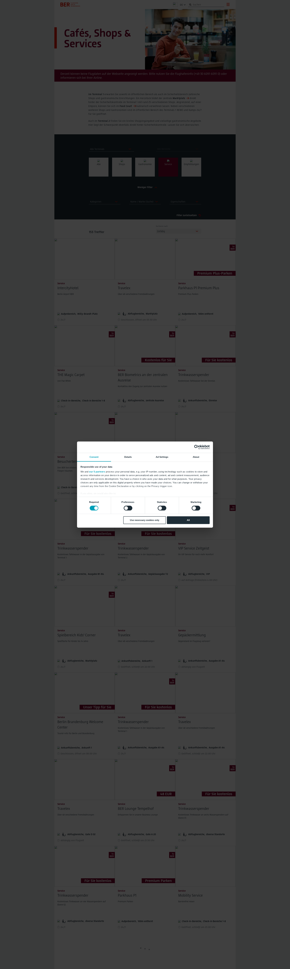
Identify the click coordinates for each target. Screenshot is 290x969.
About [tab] (196, 457)
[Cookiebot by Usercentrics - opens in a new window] (196, 447)
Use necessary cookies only (144, 520)
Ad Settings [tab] (162, 457)
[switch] (128, 508)
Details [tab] (128, 457)
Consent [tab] (94, 457)
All (188, 520)
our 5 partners (97, 471)
